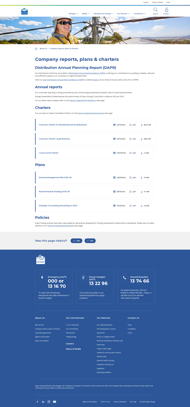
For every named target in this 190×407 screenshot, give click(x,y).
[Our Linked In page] (43, 402)
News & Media (157, 2)
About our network (41, 341)
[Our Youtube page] (54, 402)
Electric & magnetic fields (106, 337)
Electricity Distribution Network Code (110, 341)
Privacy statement (120, 402)
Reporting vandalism (104, 372)
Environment (70, 333)
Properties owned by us (105, 364)
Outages (72, 14)
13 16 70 (57, 286)
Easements (101, 333)
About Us (43, 49)
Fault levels (101, 345)
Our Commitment (75, 318)
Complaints (132, 329)
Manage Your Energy (102, 14)
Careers (146, 2)
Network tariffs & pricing (105, 360)
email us (96, 80)
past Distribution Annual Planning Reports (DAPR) (63, 80)
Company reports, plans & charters (47, 329)
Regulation (100, 368)
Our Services (122, 14)
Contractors (138, 14)
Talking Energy (71, 337)
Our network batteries (104, 325)
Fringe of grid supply (104, 349)
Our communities (72, 329)
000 (52, 281)
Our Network (103, 318)
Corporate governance (43, 333)
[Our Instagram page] (49, 402)
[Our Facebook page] (37, 402)
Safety (84, 14)
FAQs (168, 2)
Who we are (39, 325)
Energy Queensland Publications (82, 100)
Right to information (42, 337)
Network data (102, 356)
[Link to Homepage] (40, 259)
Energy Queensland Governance (91, 113)
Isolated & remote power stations (109, 353)
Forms (130, 333)
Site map (133, 402)
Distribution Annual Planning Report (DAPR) (87, 73)
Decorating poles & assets (106, 329)
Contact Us (133, 318)
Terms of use (105, 402)
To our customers (72, 325)
